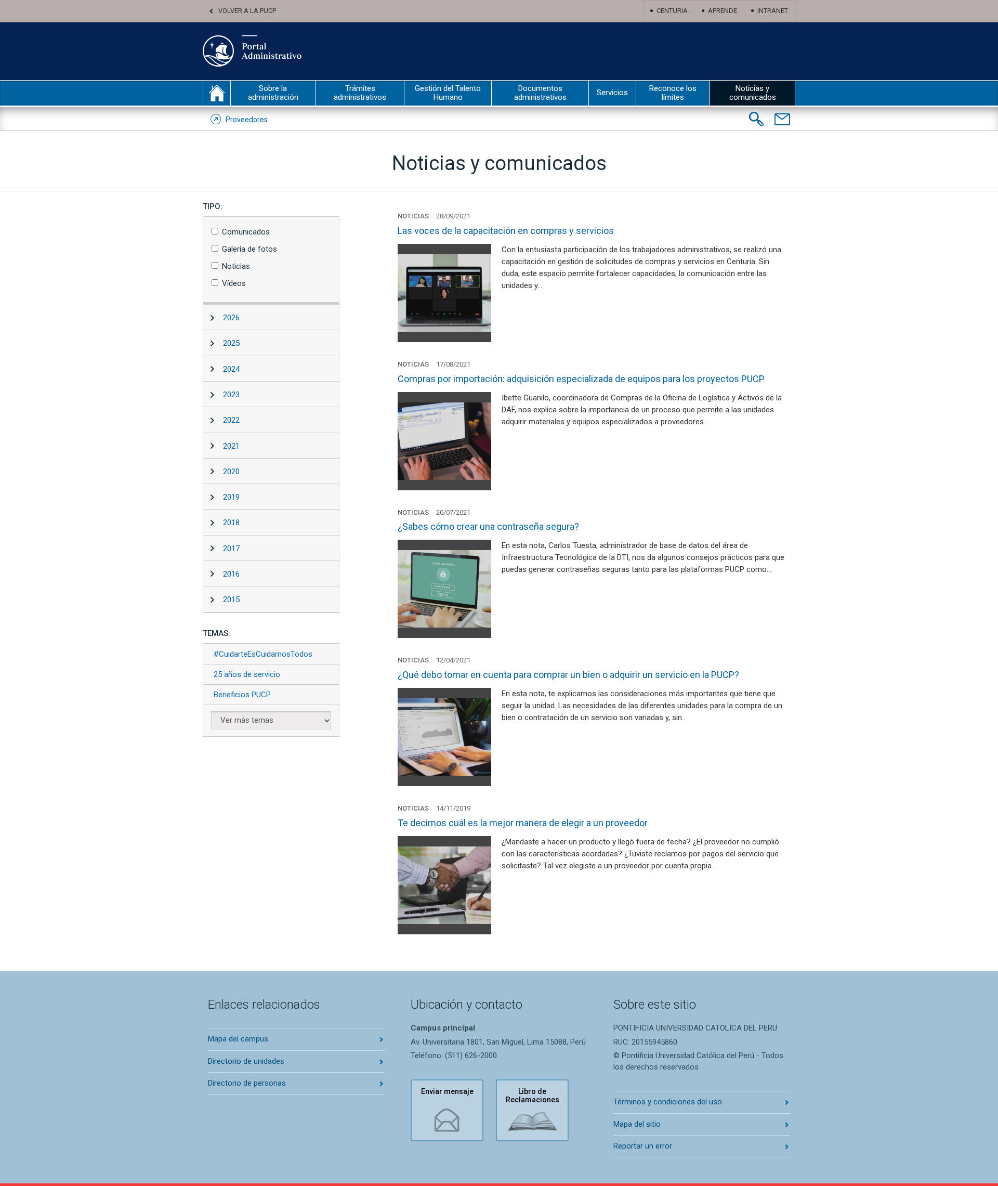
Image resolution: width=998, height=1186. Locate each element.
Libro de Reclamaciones (532, 1095)
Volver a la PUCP (247, 11)
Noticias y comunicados (752, 93)
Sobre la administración (273, 93)
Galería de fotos (249, 249)
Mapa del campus (238, 1039)
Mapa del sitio (637, 1124)
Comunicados (246, 232)
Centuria (672, 11)
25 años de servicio (247, 674)
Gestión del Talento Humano (448, 93)
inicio (216, 93)
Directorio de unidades (246, 1061)
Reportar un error (642, 1146)
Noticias (236, 266)
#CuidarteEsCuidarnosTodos (263, 654)
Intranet (772, 11)
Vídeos (234, 283)
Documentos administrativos (540, 93)
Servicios (612, 92)
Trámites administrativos (360, 93)
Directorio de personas (247, 1083)
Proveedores (247, 119)
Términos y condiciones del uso (667, 1101)
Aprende (722, 11)
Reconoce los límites (673, 93)
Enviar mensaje (447, 1091)
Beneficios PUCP (242, 694)
